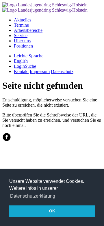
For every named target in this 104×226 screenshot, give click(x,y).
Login (19, 66)
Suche (30, 66)
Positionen (23, 45)
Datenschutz (62, 71)
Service (20, 35)
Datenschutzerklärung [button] (32, 196)
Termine (21, 25)
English (21, 61)
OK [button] (52, 211)
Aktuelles (22, 19)
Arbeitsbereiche (28, 30)
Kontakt (21, 71)
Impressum (40, 71)
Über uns (22, 40)
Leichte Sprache (28, 55)
